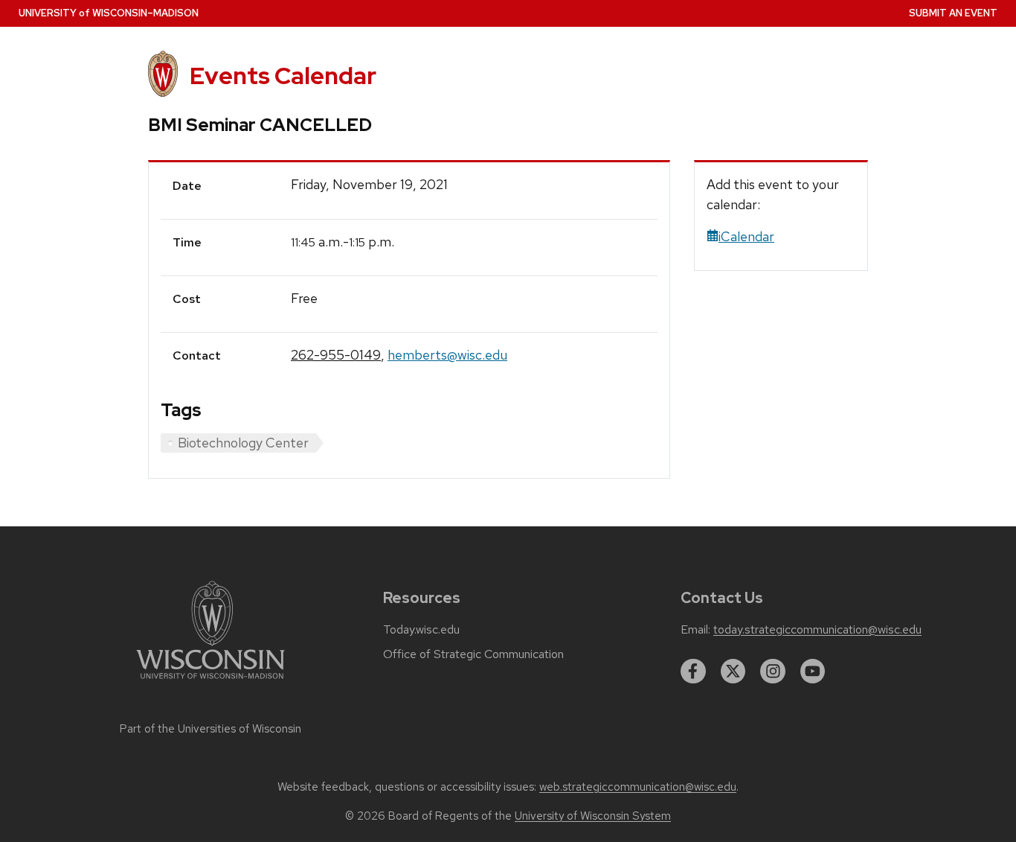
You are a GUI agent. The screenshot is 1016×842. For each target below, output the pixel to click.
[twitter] (733, 671)
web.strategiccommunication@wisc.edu (637, 786)
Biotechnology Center (243, 442)
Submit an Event (953, 13)
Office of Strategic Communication (473, 654)
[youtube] (813, 671)
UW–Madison (109, 13)
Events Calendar (283, 76)
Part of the (210, 728)
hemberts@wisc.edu (447, 354)
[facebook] (693, 671)
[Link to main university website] (210, 681)
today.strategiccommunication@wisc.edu (817, 629)
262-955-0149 (336, 354)
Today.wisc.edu (421, 629)
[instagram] (772, 671)
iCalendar (746, 236)
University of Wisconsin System (593, 815)
